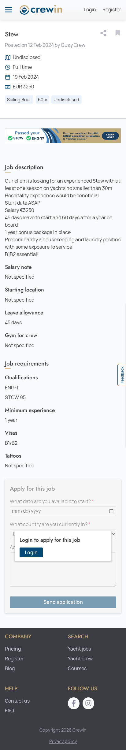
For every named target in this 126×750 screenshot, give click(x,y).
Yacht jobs (79, 649)
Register (111, 9)
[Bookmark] (117, 32)
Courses (77, 668)
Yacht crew (80, 658)
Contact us (17, 701)
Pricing (13, 649)
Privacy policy (63, 741)
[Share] (104, 33)
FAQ (9, 710)
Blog (10, 668)
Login (90, 9)
